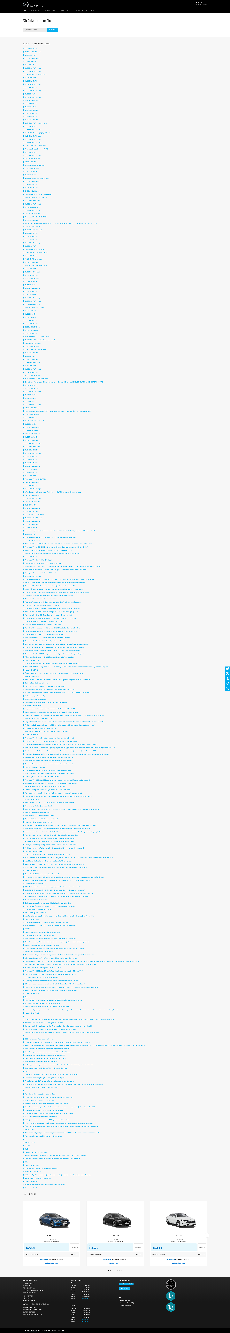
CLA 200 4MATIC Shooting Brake (36, 146)
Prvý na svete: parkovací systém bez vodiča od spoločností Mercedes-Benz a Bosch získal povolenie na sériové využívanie (64, 877)
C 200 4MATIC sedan (32, 511)
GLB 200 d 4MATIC (31, 172)
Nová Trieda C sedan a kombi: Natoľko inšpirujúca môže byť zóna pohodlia (49, 1113)
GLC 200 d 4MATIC (31, 233)
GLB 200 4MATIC (30, 94)
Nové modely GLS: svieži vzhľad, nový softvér (39, 816)
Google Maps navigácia (126, 1284)
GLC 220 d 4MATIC (31, 55)
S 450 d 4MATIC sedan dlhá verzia (36, 265)
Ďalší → (207, 1235)
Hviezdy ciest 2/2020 (32, 1181)
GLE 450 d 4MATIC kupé (33, 136)
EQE (26, 1036)
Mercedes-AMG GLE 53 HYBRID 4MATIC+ (38, 194)
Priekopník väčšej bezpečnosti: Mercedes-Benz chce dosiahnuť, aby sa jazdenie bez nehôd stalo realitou (59, 893)
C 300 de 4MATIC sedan (33, 52)
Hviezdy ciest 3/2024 (32, 670)
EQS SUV (28, 929)
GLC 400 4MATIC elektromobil (35, 421)
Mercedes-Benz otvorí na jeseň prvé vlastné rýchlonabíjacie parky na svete (49, 764)
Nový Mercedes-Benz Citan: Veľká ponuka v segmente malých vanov (47, 1049)
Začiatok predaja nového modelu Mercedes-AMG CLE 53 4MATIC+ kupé (48, 550)
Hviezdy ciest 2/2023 (32, 799)
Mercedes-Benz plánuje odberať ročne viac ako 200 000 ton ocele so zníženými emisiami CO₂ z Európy (58, 796)
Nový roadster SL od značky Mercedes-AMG (39, 935)
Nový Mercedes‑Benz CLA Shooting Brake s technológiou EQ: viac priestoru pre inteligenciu (55, 654)
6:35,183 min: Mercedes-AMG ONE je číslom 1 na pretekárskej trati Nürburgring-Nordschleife (55, 890)
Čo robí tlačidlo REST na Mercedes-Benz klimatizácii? (42, 874)
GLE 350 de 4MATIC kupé (33, 518)
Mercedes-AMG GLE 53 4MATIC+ (36, 197)
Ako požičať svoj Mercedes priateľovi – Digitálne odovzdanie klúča (46, 731)
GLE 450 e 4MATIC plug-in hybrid (36, 74)
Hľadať (53, 29)
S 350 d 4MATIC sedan (32, 58)
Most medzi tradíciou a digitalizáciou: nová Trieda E (41, 819)
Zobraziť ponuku (51, 1263)
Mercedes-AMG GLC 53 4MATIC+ (36, 249)
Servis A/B (28, 1071)
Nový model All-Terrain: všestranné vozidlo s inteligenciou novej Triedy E (48, 761)
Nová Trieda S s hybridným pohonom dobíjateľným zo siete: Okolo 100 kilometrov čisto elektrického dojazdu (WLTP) (62, 1133)
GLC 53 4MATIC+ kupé (32, 272)
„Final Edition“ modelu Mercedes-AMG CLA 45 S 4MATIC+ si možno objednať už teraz (53, 492)
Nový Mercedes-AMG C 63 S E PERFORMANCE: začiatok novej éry (46, 922)
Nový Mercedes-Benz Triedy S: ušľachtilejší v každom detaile (44, 641)
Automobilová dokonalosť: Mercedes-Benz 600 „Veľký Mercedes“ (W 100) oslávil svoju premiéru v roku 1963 (60, 825)
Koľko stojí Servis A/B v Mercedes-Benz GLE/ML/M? (42, 777)
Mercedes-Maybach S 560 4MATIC (36, 149)
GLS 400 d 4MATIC (31, 330)
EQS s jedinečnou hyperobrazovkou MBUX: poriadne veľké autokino (47, 1120)
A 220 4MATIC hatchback (33, 259)
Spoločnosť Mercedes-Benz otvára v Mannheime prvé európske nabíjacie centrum (51, 741)
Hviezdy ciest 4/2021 (32, 1013)
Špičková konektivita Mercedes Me (36, 683)
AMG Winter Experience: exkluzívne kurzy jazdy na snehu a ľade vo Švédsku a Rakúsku (53, 887)
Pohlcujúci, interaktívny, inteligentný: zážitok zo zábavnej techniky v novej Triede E (51, 845)
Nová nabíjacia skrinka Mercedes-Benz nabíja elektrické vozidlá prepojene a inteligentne (53, 1000)
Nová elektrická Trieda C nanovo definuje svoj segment (42, 605)
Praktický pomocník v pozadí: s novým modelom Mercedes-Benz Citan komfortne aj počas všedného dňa (59, 1065)
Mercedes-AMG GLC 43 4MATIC (35, 307)
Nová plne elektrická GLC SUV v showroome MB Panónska (44, 634)
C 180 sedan (51, 1236)
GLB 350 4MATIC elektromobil (35, 165)
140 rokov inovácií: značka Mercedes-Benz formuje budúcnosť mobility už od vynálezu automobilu (56, 644)
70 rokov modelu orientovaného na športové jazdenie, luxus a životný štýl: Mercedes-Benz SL (55, 984)
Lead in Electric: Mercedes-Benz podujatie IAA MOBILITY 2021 (45, 1058)
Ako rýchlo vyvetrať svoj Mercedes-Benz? (38, 806)
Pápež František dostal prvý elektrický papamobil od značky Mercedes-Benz (49, 657)
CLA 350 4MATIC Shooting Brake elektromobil (40, 340)
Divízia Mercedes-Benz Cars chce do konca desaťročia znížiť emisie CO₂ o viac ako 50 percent (55, 948)
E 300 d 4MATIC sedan (32, 181)
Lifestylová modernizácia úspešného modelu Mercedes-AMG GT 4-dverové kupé (51, 1074)
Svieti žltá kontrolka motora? (34, 851)
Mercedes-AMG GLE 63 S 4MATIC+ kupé (38, 560)
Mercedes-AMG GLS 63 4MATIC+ (36, 217)
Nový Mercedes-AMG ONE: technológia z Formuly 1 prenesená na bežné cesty (50, 939)
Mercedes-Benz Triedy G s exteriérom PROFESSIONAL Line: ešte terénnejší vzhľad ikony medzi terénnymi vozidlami (62, 1032)
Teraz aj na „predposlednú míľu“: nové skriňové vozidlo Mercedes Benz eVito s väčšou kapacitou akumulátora (60, 964)
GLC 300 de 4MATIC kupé (33, 230)
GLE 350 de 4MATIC (31, 430)
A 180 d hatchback (115, 1236)
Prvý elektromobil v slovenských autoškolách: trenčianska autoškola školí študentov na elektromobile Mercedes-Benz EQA (64, 722)
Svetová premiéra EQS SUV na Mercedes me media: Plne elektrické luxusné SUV (51, 974)
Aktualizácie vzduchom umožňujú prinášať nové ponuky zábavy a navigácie (49, 757)
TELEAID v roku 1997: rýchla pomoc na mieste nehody (42, 1003)
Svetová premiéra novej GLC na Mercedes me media (42, 945)
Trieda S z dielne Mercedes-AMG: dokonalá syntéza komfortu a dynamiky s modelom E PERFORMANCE (58, 880)
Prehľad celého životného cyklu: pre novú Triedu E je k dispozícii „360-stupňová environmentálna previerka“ (60, 725)
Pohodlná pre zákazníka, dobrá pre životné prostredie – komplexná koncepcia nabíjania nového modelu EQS (60, 1107)
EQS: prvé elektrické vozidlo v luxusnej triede (39, 1100)
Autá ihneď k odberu (49, 10)
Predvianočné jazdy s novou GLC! (35, 884)
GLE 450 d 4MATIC (31, 49)
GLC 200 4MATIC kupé (32, 207)
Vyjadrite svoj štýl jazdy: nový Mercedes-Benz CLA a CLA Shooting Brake (48, 861)
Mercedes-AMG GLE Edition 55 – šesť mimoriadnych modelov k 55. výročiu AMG (51, 926)
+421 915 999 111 (202, 2)
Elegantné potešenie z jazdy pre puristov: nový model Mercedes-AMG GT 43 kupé (51, 709)
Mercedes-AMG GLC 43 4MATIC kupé (37, 337)
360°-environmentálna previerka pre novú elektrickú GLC (43, 625)
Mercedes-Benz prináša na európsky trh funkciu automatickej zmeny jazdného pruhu (52, 553)
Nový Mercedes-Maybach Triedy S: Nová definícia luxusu (43, 1136)
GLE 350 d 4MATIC (31, 104)
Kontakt (92, 10)
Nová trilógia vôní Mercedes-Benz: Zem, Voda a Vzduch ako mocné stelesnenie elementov (54, 793)
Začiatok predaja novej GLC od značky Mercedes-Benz (42, 932)
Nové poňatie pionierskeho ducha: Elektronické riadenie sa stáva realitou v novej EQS (52, 608)
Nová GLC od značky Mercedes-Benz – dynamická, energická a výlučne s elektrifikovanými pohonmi (57, 942)
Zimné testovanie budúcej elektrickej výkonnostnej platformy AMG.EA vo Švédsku (51, 712)
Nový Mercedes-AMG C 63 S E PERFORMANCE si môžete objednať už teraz (49, 803)
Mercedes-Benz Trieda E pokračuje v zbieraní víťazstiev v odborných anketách (50, 689)
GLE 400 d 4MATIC (31, 262)
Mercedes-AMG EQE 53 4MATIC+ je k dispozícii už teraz (43, 563)
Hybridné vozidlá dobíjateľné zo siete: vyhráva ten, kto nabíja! (45, 1185)
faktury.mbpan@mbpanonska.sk (32, 1314)
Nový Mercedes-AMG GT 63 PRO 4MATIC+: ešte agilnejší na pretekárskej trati (50, 537)
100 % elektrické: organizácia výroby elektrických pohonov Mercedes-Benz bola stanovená (54, 864)
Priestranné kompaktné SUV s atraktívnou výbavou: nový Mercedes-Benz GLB (50, 838)
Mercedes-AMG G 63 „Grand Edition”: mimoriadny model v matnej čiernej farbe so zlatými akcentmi (57, 780)
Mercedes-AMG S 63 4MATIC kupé (36, 379)
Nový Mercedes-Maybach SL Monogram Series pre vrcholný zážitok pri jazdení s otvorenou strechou (57, 680)
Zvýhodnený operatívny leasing (35, 696)
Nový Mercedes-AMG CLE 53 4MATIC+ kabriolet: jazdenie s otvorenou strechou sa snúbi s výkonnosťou (58, 544)
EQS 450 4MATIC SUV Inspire (34, 515)
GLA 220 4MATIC (30, 285)
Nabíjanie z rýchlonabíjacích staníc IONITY (38, 822)
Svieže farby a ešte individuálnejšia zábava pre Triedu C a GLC (45, 686)
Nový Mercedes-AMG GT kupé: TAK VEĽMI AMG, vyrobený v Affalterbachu (49, 770)
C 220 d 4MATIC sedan (32, 427)
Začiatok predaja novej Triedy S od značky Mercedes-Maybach (45, 1078)
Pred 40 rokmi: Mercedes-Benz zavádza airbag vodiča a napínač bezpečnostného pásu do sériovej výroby (59, 1123)
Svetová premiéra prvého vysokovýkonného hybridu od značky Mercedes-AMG (50, 1029)
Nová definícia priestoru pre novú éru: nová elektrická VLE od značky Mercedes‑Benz (52, 628)
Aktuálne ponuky (79, 10)
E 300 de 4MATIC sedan (33, 343)
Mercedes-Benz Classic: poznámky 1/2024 (39, 718)
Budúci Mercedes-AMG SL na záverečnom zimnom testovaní (44, 1110)
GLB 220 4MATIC (30, 269)
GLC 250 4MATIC (30, 476)
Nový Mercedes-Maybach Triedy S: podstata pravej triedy (43, 621)
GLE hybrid (28, 1149)
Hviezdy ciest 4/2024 (32, 660)
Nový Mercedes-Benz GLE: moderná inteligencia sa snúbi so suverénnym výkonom (52, 612)
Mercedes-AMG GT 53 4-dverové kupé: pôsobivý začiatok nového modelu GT (50, 586)
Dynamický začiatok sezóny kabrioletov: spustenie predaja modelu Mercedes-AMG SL (53, 981)
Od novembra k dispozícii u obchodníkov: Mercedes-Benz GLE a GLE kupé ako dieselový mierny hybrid (58, 1026)
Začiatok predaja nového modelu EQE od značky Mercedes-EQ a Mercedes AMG (51, 990)
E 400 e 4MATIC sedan (32, 482)
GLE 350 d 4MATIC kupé (33, 68)
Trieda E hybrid (30, 1142)
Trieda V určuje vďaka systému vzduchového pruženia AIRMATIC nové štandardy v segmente (55, 583)
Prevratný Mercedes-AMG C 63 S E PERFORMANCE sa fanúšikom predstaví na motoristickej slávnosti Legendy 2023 (63, 832)
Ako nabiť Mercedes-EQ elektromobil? (37, 812)
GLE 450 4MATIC (30, 78)
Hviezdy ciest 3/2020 (32, 1165)
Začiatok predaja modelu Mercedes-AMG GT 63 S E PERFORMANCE (47, 1007)
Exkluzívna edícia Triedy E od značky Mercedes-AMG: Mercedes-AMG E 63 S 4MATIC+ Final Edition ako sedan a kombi (63, 566)
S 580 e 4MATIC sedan (32, 100)
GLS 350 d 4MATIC (31, 81)
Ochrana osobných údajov (33, 1188)
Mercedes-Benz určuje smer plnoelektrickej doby (41, 1062)
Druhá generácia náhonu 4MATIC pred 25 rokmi (40, 573)
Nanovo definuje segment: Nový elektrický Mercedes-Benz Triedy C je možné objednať (53, 602)
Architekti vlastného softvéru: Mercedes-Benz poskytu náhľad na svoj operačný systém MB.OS (55, 848)
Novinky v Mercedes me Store (35, 767)
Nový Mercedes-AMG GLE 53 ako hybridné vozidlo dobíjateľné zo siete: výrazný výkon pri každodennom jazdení (61, 744)
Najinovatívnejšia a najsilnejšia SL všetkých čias (40, 728)
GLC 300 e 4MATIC (31, 256)
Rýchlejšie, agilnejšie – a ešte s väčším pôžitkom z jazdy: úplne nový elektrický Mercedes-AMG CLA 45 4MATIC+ (61, 223)
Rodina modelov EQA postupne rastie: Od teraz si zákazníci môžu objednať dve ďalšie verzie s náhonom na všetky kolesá (64, 1084)
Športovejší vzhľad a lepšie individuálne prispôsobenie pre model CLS (48, 1104)
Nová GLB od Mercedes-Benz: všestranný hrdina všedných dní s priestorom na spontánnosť (55, 647)
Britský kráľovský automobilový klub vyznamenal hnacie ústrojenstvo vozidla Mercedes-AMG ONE (56, 896)
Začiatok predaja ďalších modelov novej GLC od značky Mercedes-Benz (48, 903)
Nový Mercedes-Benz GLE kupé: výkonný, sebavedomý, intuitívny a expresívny (50, 618)
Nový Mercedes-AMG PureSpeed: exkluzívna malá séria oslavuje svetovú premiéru (52, 663)
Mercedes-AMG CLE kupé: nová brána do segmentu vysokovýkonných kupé (49, 738)
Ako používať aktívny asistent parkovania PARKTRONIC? (43, 968)
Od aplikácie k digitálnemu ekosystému (38, 1178)
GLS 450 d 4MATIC (31, 110)
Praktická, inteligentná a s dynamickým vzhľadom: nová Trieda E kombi (48, 790)
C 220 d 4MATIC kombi (32, 214)
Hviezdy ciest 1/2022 (32, 994)
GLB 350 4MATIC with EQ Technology (37, 178)
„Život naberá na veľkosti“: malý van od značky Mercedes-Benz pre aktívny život (51, 958)
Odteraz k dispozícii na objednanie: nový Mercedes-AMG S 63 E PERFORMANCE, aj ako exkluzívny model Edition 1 (62, 809)
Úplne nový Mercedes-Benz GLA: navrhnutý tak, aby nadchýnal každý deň (49, 595)
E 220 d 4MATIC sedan (32, 159)
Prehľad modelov (34, 10)
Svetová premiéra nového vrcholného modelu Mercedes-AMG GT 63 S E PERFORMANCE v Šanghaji (57, 693)
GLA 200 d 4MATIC (31, 469)
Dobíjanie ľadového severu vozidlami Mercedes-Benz (42, 977)
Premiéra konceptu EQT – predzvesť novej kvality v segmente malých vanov (49, 1081)
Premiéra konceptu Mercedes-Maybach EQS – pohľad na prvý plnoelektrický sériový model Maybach (57, 1042)
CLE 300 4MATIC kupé (32, 362)
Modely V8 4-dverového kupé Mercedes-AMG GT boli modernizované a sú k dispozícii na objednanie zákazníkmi (61, 987)
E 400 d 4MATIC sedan (32, 227)
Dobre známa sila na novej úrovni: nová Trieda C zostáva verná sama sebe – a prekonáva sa (54, 589)
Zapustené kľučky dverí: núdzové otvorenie (39, 951)
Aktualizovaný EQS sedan (33, 706)
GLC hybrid (28, 1146)
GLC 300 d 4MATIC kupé (33, 576)
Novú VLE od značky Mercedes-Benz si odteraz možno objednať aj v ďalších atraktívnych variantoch (57, 592)
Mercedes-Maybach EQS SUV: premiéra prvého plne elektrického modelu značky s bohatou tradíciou (57, 829)
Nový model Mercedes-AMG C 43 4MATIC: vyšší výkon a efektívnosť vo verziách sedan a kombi (56, 570)
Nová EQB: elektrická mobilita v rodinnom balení (40, 1094)
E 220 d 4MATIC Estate (32, 327)
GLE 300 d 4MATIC (31, 456)
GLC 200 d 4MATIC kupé (33, 97)
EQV (26, 1162)
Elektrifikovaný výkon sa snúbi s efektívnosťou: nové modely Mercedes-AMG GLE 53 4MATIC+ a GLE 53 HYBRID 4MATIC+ (64, 382)
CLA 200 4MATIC (30, 395)
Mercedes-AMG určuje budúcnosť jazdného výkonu (41, 1087)
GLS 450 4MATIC (30, 62)
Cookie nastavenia (125, 1305)
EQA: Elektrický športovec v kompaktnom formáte (41, 1117)
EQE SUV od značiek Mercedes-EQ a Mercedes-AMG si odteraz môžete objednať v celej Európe (56, 867)
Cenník (27, 997)
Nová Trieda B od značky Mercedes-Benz (38, 909)
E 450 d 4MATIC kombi (32, 521)
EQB (26, 1016)
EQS (26, 1091)
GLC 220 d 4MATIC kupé (33, 84)
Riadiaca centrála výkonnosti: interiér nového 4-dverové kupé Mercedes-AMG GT (51, 631)
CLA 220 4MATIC (30, 366)
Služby (62, 10)
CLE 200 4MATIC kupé (32, 201)
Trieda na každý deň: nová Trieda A (36, 913)
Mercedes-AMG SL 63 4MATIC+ (35, 479)
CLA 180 (179, 1236)
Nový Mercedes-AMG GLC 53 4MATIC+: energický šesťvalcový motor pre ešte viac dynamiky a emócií (58, 411)
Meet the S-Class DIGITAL (33, 1172)
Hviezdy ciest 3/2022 (32, 919)
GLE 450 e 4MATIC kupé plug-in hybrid (37, 133)
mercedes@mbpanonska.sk (35, 1290)
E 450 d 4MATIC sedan (32, 191)
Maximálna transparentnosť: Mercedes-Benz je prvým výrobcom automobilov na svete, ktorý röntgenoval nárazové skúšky (64, 715)
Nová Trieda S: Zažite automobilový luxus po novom (41, 1168)
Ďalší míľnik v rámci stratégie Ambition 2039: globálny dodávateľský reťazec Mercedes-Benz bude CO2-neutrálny (61, 1126)
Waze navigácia (124, 1288)
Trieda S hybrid (30, 1129)
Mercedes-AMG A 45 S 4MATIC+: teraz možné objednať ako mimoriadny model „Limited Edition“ (56, 547)
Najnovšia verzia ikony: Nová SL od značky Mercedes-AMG (44, 1023)
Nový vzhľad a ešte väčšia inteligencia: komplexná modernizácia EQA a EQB (49, 773)
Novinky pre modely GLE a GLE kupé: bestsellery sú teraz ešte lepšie (47, 854)
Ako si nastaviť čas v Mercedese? (36, 900)
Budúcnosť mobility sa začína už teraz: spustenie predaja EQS (45, 1055)
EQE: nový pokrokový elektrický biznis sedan (39, 1039)
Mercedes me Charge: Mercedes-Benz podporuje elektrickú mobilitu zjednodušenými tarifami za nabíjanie (59, 955)
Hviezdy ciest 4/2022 (32, 871)
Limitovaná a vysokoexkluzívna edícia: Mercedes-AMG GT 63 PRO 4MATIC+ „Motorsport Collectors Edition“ (60, 531)
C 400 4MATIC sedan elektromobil (36, 252)
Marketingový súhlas (126, 1300)
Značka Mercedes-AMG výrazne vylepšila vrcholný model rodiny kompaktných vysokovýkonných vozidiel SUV (60, 751)
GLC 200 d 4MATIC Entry (33, 91)
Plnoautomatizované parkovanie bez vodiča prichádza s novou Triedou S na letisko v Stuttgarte (55, 1155)
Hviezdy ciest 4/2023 (32, 735)
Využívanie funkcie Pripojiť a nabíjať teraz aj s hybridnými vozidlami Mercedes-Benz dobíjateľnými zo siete (59, 916)
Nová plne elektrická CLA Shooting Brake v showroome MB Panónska (47, 638)
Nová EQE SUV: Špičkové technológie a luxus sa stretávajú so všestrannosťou (50, 906)
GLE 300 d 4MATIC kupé (33, 489)
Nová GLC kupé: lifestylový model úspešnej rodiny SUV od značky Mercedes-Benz (51, 835)
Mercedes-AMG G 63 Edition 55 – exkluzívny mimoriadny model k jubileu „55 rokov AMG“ (54, 971)
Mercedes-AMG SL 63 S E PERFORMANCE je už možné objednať (46, 702)
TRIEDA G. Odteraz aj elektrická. (35, 699)
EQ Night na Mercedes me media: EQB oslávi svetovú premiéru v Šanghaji (49, 1097)
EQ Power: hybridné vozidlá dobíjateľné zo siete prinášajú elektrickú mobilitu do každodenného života (58, 1175)
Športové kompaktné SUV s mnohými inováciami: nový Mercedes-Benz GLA (49, 841)
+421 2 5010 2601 (202, 5)
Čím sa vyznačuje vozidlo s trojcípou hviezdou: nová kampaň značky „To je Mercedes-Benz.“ (54, 673)
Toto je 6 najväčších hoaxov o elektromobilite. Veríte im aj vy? (45, 786)
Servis (69, 10)
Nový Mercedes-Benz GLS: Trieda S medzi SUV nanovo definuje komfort (48, 615)
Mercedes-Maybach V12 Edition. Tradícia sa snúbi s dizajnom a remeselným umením (52, 651)
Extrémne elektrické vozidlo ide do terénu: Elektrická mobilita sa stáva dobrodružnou (52, 1159)
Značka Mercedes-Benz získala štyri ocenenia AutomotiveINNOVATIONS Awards (51, 783)
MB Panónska (32, 1330)
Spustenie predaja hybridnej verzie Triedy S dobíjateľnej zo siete (46, 1068)
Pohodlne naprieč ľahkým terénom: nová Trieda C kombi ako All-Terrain (48, 1052)
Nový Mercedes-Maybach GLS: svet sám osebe (40, 599)
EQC (26, 1139)
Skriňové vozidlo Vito (32, 676)
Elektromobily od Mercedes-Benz (36, 1152)
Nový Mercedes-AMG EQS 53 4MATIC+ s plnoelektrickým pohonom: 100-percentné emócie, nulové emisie (59, 579)
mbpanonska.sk (31, 1292)
